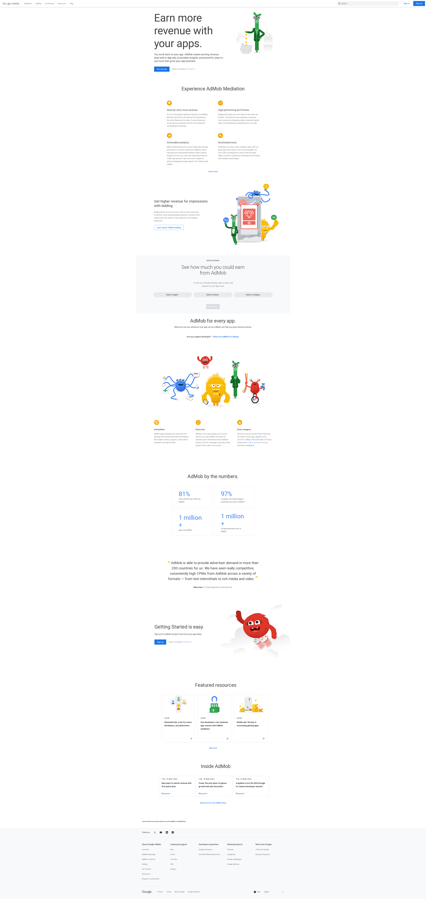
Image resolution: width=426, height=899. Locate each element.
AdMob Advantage (149, 854)
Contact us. (191, 69)
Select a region (172, 295)
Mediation (28, 3)
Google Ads (231, 854)
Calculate (213, 307)
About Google (179, 892)
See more (213, 748)
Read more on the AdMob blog (213, 803)
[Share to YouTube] (160, 832)
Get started (162, 69)
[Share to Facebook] (172, 832)
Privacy (160, 892)
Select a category (253, 295)
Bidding (38, 3)
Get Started (49, 3)
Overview (145, 849)
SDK (171, 864)
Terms (168, 892)
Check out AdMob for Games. (226, 337)
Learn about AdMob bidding (169, 228)
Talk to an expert (254, 442)
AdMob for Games (148, 859)
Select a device (212, 295)
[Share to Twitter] (154, 832)
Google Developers (205, 849)
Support (173, 869)
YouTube (173, 859)
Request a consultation (150, 879)
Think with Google (262, 849)
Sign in (407, 3)
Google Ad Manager (234, 859)
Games (240, 440)
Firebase (230, 849)
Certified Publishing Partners (209, 854)
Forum (172, 854)
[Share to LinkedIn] (166, 832)
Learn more (213, 171)
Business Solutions (263, 854)
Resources (62, 3)
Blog (71, 3)
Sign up (419, 3)
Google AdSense (233, 864)
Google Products (194, 892)
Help (258, 892)
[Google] (7, 3)
